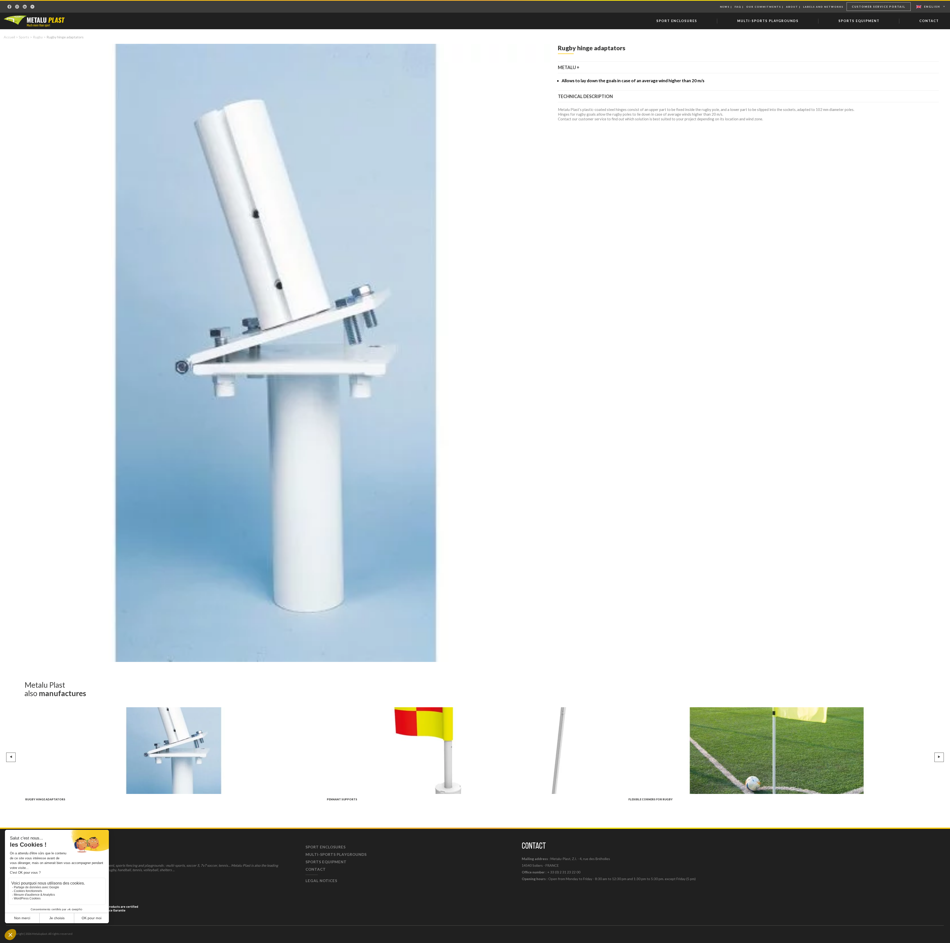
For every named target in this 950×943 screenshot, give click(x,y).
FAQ (738, 6)
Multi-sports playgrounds (768, 21)
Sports (24, 37)
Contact (929, 21)
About (792, 6)
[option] (275, 353)
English (932, 6)
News (725, 6)
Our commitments (763, 6)
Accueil (9, 37)
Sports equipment (858, 21)
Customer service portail (878, 6)
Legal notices (321, 880)
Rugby (38, 37)
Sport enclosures (676, 21)
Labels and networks (823, 6)
